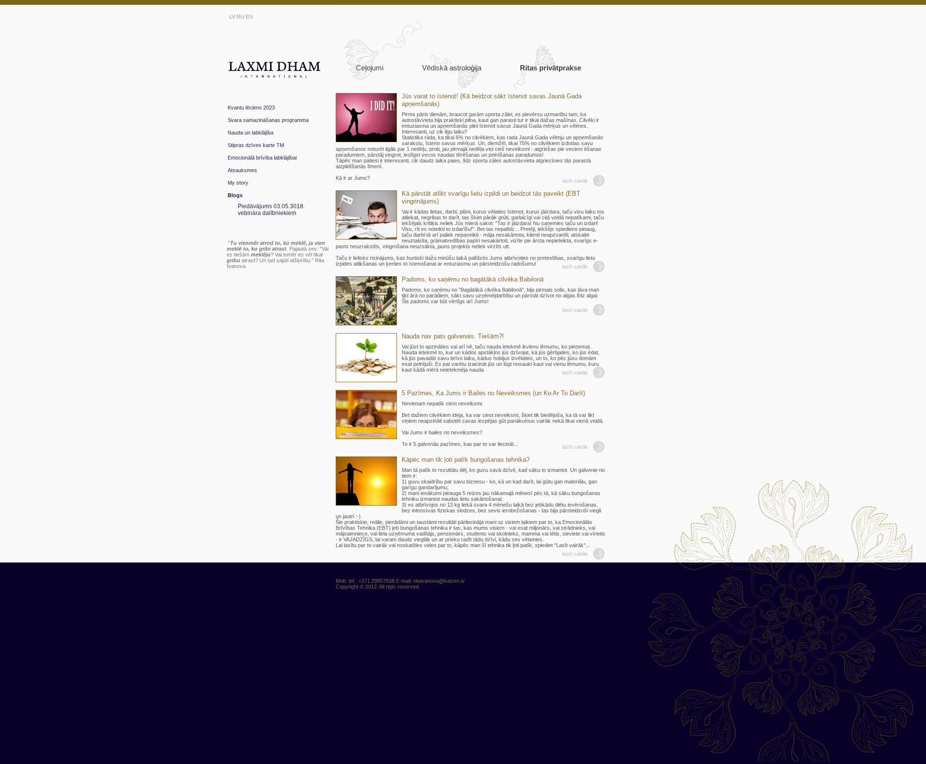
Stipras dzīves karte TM (256, 145)
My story (238, 183)
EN (249, 16)
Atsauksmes (242, 170)
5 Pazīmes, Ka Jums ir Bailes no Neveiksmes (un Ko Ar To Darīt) (493, 393)
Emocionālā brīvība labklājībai (262, 158)
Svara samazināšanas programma (268, 120)
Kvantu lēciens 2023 (251, 107)
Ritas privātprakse (550, 68)
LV (232, 16)
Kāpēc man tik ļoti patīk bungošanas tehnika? (466, 459)
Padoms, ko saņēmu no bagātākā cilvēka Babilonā (473, 279)
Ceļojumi (369, 68)
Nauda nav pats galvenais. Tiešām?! (453, 336)
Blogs (235, 195)
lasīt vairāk (575, 181)
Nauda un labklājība (250, 132)
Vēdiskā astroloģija (451, 68)
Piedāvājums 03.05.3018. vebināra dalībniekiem (271, 209)
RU (240, 16)
